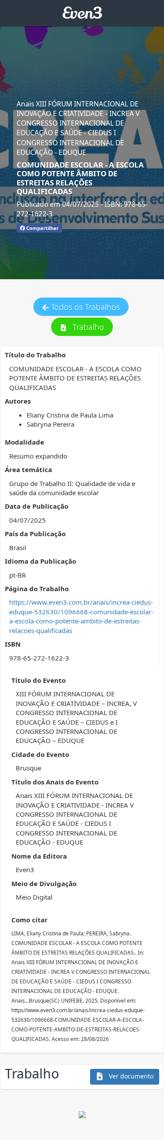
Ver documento (130, 1076)
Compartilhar (42, 228)
